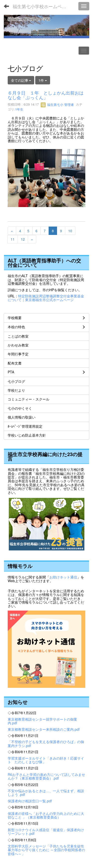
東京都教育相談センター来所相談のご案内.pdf (44, 729)
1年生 (19, 109)
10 (70, 230)
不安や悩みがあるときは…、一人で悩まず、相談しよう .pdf (46, 792)
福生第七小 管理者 (60, 104)
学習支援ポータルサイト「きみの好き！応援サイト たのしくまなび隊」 (46, 760)
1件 (41, 80)
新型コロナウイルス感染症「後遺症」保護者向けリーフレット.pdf (46, 831)
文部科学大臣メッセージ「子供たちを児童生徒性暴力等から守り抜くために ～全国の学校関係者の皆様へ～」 (46, 850)
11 (13, 239)
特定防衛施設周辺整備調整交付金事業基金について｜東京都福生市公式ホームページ (46, 297)
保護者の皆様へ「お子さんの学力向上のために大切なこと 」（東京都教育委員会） (46, 815)
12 (23, 239)
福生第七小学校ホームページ (42, 6)
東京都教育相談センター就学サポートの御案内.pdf (42, 721)
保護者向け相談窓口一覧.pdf (30, 800)
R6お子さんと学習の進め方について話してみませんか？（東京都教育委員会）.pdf (46, 776)
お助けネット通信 (63, 577)
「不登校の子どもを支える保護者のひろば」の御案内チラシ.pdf (46, 743)
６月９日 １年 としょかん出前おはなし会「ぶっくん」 (46, 95)
